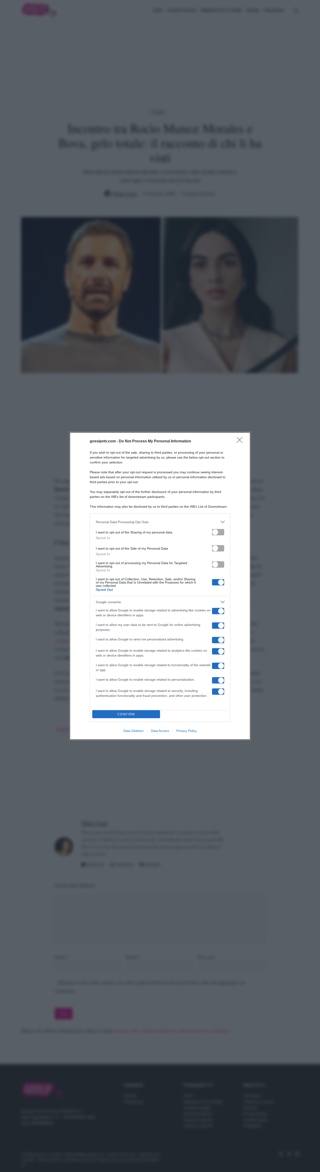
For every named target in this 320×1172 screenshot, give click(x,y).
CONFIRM (126, 714)
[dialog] (160, 586)
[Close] (241, 441)
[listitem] (160, 521)
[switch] (218, 532)
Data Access (160, 731)
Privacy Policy (186, 731)
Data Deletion (133, 731)
